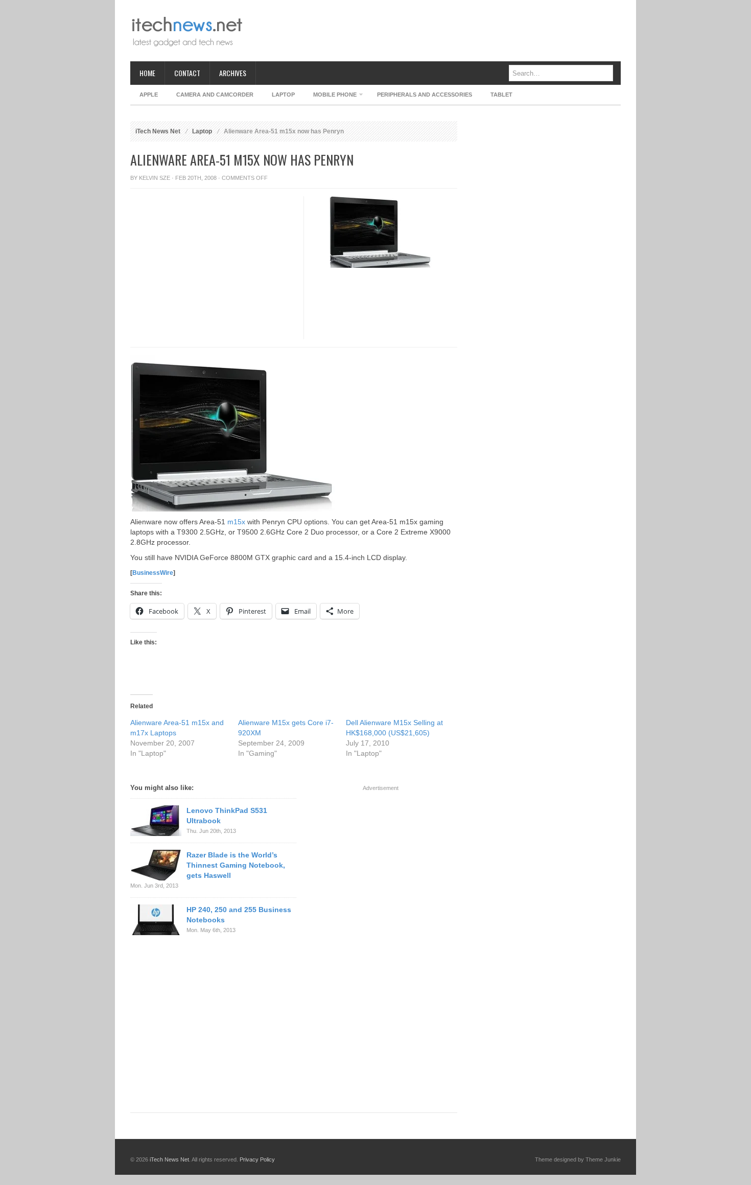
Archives (232, 72)
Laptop (283, 94)
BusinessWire (152, 572)
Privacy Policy (257, 1159)
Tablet (501, 94)
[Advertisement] (435, 31)
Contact (187, 72)
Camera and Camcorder (214, 94)
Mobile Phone (330, 96)
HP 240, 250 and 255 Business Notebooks (238, 914)
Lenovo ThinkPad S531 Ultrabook (226, 815)
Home (147, 72)
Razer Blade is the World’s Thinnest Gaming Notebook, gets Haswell (235, 865)
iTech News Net (157, 131)
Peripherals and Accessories (424, 94)
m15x (236, 522)
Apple (148, 94)
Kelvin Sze (154, 178)
